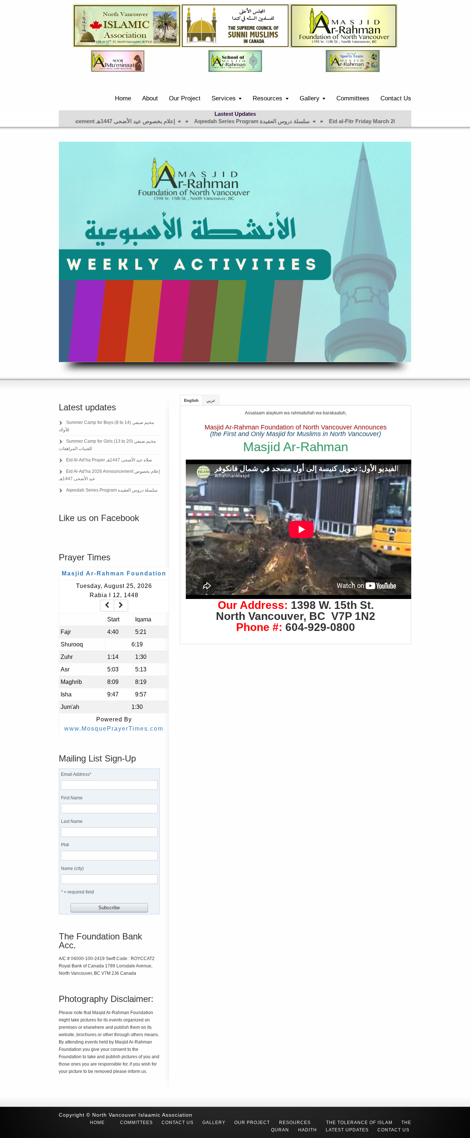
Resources (267, 98)
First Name (72, 797)
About (150, 98)
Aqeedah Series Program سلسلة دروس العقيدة (183, 121)
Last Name (72, 821)
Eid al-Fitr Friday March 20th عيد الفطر (308, 121)
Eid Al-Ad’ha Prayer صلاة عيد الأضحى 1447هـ (109, 460)
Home (123, 98)
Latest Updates (347, 1129)
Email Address (76, 774)
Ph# (65, 845)
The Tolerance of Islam (359, 1122)
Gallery (309, 98)
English (191, 400)
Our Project (184, 98)
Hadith (307, 1129)
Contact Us (395, 98)
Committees (352, 98)
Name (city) (72, 868)
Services (224, 98)
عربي (211, 400)
